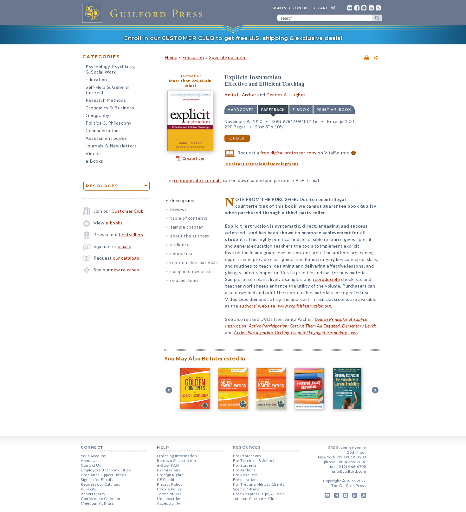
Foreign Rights (170, 474)
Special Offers (246, 489)
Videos (93, 153)
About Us (89, 460)
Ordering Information (177, 455)
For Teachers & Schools (254, 460)
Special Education (228, 57)
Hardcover (241, 109)
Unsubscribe (168, 498)
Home (171, 57)
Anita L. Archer (240, 94)
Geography (97, 115)
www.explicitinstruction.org (304, 305)
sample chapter (186, 227)
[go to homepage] (144, 12)
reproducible (326, 279)
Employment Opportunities (106, 470)
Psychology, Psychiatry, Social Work (110, 70)
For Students (245, 465)
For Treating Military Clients (259, 484)
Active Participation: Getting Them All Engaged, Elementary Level (312, 325)
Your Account (93, 455)
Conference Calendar (101, 498)
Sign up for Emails (97, 479)
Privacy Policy (169, 484)
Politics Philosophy (109, 123)
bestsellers (131, 234)
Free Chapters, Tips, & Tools (259, 493)
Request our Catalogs (100, 484)
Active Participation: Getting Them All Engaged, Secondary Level (296, 332)
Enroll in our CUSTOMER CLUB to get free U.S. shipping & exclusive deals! (233, 38)
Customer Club (128, 211)
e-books (114, 222)
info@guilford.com (349, 471)
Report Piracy (93, 493)
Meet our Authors (97, 503)
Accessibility (168, 503)
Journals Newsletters (111, 146)
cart (323, 8)
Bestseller (190, 76)
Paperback (273, 109)
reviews (178, 209)
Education (96, 79)
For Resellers (245, 474)
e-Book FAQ (168, 465)
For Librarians (246, 479)
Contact (302, 8)
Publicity (89, 489)
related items (184, 280)
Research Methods (106, 100)
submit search (377, 18)
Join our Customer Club (254, 498)
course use (182, 253)
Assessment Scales (106, 138)
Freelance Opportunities (103, 474)
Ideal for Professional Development (261, 163)
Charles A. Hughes (286, 94)
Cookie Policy (169, 489)
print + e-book (334, 109)
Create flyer (194, 158)
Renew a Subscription (176, 460)
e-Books (94, 161)
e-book (301, 109)
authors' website (257, 305)
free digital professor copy (288, 152)
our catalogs (126, 258)
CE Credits (167, 479)
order (237, 138)
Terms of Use (169, 493)
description (182, 200)
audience (180, 244)
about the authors (189, 235)
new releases (125, 269)
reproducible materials (198, 180)
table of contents (189, 218)
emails (124, 246)
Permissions (168, 470)
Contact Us (91, 465)
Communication (102, 130)
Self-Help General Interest (107, 89)
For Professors (247, 455)
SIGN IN (279, 8)
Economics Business (110, 108)
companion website (191, 271)
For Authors (244, 470)
